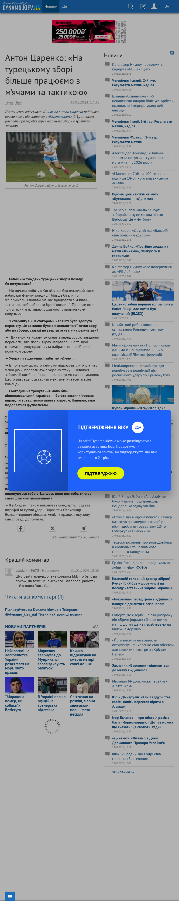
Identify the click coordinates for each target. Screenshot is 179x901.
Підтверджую (101, 473)
